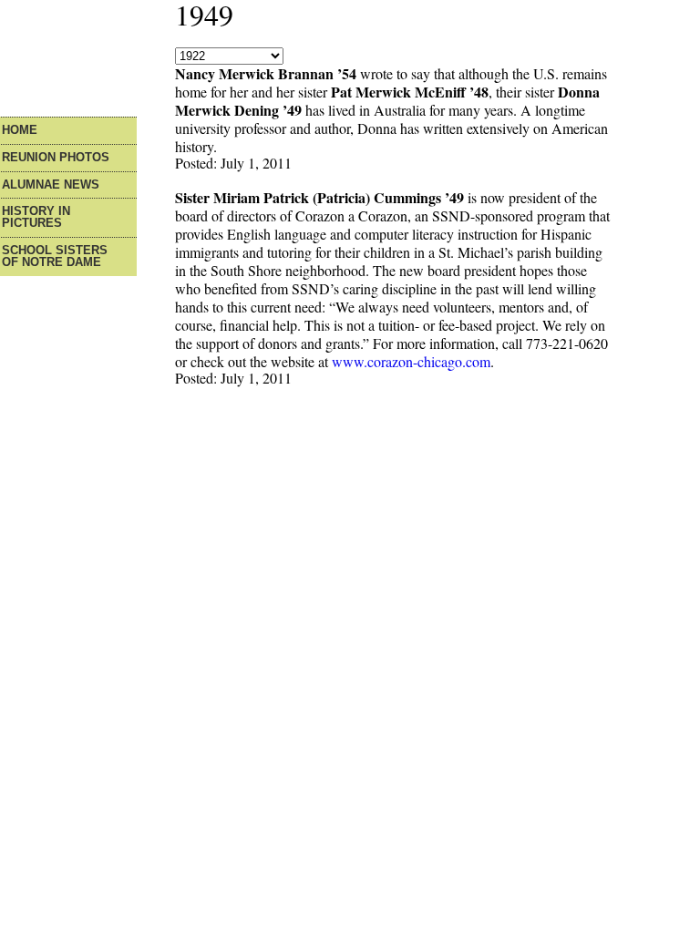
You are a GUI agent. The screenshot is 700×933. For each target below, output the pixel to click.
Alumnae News (50, 185)
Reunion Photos (55, 158)
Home (19, 131)
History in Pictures (36, 218)
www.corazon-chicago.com (411, 361)
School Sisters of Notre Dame (55, 257)
